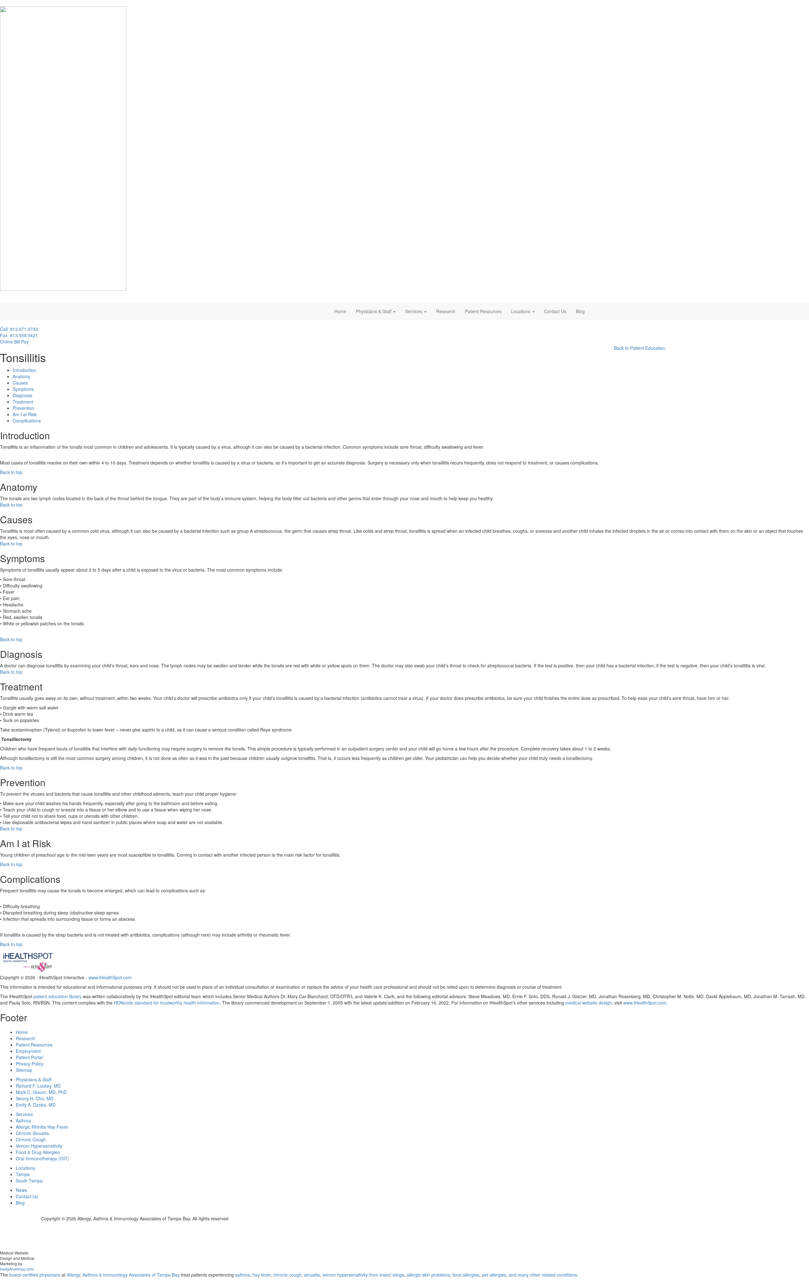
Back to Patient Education (639, 348)
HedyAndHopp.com (17, 1269)
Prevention (23, 408)
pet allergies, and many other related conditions (529, 1275)
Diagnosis (22, 395)
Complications (27, 420)
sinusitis (312, 1275)
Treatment (23, 401)
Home (340, 311)
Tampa (23, 1174)
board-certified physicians (34, 1275)
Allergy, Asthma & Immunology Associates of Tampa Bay (123, 1275)
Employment (28, 1051)
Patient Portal (29, 1057)
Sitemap (24, 1070)
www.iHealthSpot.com (110, 977)
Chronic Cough (31, 1139)
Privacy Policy (29, 1063)
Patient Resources (483, 311)
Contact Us (555, 311)
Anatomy (21, 376)
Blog (580, 311)
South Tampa (29, 1180)
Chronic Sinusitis (32, 1133)
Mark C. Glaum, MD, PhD (41, 1092)
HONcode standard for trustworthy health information (167, 1002)
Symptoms (23, 389)
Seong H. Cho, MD (34, 1098)
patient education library (57, 996)
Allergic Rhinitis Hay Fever (42, 1127)
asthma (242, 1275)
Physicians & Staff (374, 311)
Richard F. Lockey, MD (38, 1086)
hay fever (261, 1275)
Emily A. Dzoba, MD (36, 1105)
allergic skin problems (428, 1275)
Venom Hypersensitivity (39, 1146)
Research (445, 311)
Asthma (23, 1120)
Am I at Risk (25, 414)
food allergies (466, 1275)
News (21, 1190)
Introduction (24, 370)
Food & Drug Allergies (38, 1152)
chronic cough (287, 1275)
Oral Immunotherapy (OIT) (42, 1158)
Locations (521, 311)
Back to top (11, 472)
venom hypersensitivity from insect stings (363, 1275)
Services (414, 311)
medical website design (588, 1002)
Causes (20, 382)
